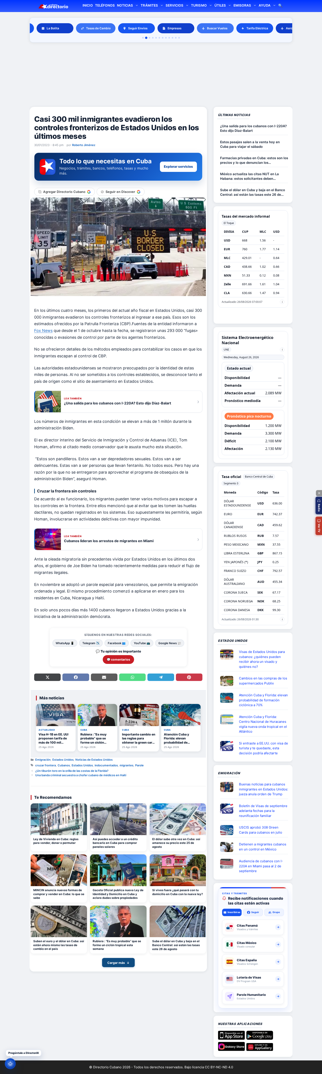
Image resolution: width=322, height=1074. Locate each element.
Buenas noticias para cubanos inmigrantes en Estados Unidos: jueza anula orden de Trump (263, 789)
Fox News (43, 330)
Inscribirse (234, 912)
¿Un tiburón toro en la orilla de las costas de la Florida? (71, 770)
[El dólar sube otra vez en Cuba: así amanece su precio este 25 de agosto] (178, 819)
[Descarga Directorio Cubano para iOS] (231, 1038)
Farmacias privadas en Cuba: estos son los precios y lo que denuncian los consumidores (254, 160)
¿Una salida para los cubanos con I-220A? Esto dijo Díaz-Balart (253, 128)
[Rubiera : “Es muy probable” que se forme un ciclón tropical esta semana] (118, 921)
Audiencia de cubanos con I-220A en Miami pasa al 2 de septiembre (261, 866)
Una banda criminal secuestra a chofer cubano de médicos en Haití (80, 775)
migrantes (126, 765)
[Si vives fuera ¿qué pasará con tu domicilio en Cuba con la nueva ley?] (178, 870)
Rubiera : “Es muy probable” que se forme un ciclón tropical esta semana (117, 945)
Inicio (88, 5)
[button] (318, 505)
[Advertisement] (161, 75)
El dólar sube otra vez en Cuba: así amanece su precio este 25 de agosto (176, 842)
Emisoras (242, 5)
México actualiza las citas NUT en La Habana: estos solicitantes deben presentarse (249, 176)
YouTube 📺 (142, 643)
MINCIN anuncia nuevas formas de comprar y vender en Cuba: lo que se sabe (58, 893)
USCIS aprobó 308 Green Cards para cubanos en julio (260, 829)
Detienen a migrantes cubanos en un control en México (262, 846)
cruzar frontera (45, 765)
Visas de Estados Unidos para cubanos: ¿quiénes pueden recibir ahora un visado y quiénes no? (262, 659)
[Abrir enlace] (228, 654)
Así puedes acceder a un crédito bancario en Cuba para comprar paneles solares (115, 842)
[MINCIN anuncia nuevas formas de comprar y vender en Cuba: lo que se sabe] (59, 870)
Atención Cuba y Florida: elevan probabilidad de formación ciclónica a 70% (263, 700)
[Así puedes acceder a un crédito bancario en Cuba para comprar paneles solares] (118, 819)
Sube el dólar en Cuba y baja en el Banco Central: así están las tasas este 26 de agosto (176, 945)
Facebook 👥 (117, 643)
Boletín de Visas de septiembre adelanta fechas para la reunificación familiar (263, 811)
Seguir (255, 912)
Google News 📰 (169, 643)
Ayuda (264, 5)
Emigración (43, 759)
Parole (139, 765)
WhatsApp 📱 (65, 643)
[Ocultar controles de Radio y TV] (319, 493)
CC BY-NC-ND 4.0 (219, 1067)
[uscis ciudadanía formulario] (228, 864)
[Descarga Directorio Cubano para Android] (259, 1038)
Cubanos (64, 765)
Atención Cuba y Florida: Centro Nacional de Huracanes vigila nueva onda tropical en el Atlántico (263, 724)
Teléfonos (105, 5)
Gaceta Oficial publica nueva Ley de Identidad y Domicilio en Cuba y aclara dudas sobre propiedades (118, 893)
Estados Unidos (63, 759)
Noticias (125, 5)
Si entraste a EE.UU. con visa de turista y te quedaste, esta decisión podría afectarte (263, 748)
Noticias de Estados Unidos (94, 759)
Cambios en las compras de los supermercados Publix (263, 680)
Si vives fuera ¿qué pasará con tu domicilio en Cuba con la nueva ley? (177, 892)
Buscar (280, 6)
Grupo (276, 912)
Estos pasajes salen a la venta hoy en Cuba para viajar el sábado (250, 144)
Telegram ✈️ (90, 643)
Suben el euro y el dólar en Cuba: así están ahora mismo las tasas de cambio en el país (58, 945)
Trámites (149, 5)
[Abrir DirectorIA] (10, 1063)
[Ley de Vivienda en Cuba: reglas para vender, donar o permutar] (59, 819)
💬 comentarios (118, 659)
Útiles (220, 5)
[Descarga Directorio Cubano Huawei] (259, 1049)
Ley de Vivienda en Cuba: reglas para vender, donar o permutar (55, 841)
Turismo (199, 5)
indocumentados (106, 765)
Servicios (174, 5)
